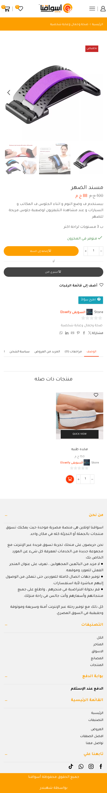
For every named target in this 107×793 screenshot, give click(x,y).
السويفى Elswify (72, 312)
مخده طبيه (79, 449)
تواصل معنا (94, 743)
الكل (100, 638)
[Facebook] (101, 766)
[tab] (91, 352)
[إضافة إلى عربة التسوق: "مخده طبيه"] (70, 479)
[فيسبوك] (84, 333)
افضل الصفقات (91, 736)
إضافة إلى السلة (39, 251)
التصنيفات (95, 720)
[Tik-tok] (70, 766)
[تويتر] (89, 333)
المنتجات (96, 665)
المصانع (97, 658)
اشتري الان (51, 272)
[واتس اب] (61, 333)
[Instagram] (91, 766)
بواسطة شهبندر (53, 788)
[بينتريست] (78, 333)
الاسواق (97, 651)
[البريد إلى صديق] (72, 333)
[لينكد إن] (67, 333)
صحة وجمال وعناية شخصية (69, 24)
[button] (98, 93)
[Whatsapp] (81, 766)
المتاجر (98, 645)
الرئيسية (97, 24)
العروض (97, 729)
